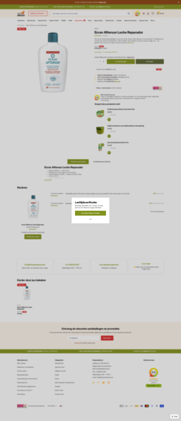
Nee (90, 219)
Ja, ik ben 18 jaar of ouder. (90, 213)
